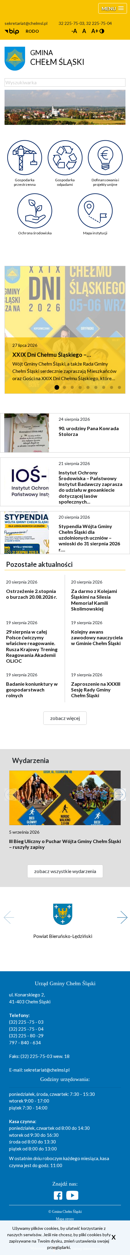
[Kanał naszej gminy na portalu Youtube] (72, 1195)
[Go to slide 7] (104, 388)
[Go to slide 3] (72, 388)
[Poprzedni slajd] (8, 791)
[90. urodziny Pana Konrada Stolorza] (27, 432)
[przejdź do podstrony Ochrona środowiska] (35, 206)
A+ (95, 31)
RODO (32, 31)
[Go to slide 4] (80, 388)
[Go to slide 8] (112, 388)
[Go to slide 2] (64, 388)
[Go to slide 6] (96, 388)
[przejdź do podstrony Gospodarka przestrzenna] (25, 153)
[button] (112, 8)
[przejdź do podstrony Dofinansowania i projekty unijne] (105, 153)
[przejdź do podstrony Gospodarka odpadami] (65, 153)
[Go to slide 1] (57, 388)
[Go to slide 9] (119, 388)
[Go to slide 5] (88, 388)
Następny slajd (120, 914)
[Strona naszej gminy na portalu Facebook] (59, 1195)
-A (74, 31)
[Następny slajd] (117, 791)
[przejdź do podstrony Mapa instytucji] (95, 206)
